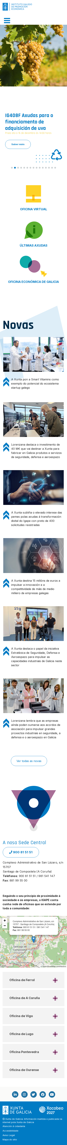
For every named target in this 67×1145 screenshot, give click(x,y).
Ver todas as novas (28, 761)
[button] (33, 86)
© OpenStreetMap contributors (53, 966)
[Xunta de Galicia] (17, 1110)
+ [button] (5, 920)
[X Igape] (33, 1094)
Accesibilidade (10, 1130)
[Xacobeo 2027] (51, 1110)
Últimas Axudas (33, 245)
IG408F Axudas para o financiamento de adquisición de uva (29, 122)
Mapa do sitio (10, 1139)
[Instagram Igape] (24, 1094)
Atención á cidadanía (14, 1126)
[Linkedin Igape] (15, 1094)
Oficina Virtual (33, 209)
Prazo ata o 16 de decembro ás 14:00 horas (28, 133)
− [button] (5, 926)
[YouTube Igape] (52, 1094)
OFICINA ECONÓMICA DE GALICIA (33, 282)
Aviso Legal (9, 1135)
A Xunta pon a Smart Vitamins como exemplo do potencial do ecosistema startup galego (35, 383)
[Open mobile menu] (7, 20)
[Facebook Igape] (42, 1094)
